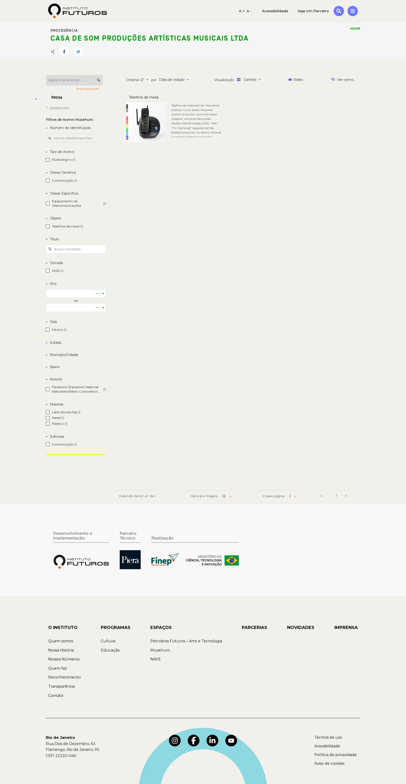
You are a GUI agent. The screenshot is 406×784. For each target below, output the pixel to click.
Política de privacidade (335, 755)
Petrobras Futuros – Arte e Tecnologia (186, 641)
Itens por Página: (204, 496)
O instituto (63, 627)
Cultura (108, 641)
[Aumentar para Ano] (103, 293)
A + (242, 11)
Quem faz (57, 668)
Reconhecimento (64, 677)
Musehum (160, 650)
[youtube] (231, 740)
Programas (115, 627)
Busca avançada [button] (88, 88)
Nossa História (61, 650)
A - (249, 11)
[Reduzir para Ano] (97, 293)
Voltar (355, 29)
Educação (110, 650)
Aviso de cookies (329, 763)
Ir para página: (273, 496)
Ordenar (133, 80)
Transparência (61, 686)
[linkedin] (212, 740)
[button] (321, 496)
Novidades (300, 627)
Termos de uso (328, 737)
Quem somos (60, 641)
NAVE (155, 659)
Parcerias (254, 627)
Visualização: (225, 80)
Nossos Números (63, 659)
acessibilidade (275, 11)
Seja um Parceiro (313, 11)
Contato (55, 695)
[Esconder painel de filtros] (36, 99)
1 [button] (336, 496)
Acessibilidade (327, 746)
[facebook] (193, 740)
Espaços (161, 627)
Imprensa (346, 627)
